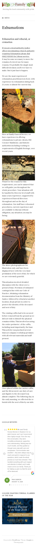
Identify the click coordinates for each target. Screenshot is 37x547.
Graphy (28, 540)
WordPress (16, 540)
